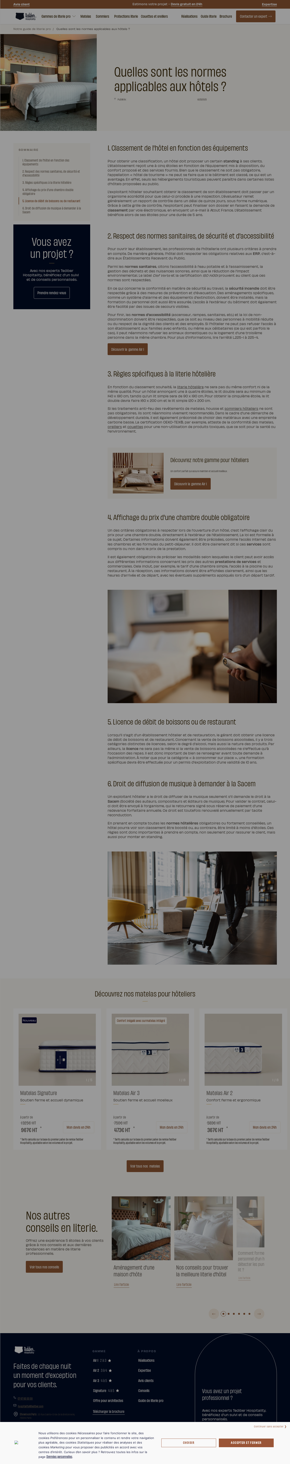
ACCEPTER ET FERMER (246, 1442)
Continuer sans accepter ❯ (270, 1426)
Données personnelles (59, 1456)
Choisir (189, 1442)
